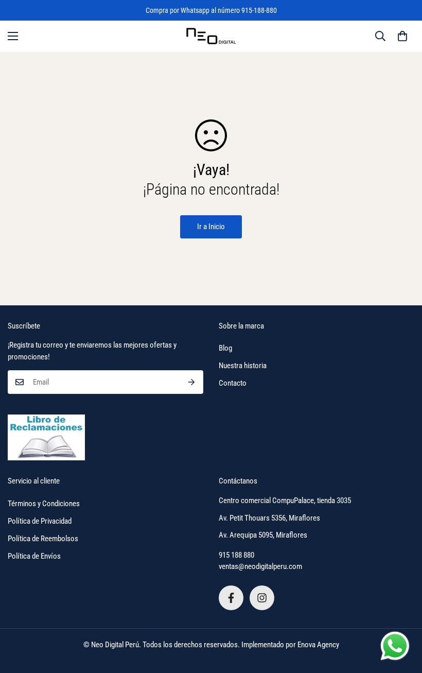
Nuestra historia (243, 365)
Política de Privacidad (40, 521)
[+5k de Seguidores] (262, 597)
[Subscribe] (191, 382)
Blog (225, 348)
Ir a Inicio (211, 226)
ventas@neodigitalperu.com (260, 566)
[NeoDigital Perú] (211, 36)
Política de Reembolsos (43, 538)
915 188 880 (236, 555)
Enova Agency (318, 644)
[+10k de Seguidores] (231, 597)
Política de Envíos (34, 556)
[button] (402, 36)
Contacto (233, 383)
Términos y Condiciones (44, 503)
